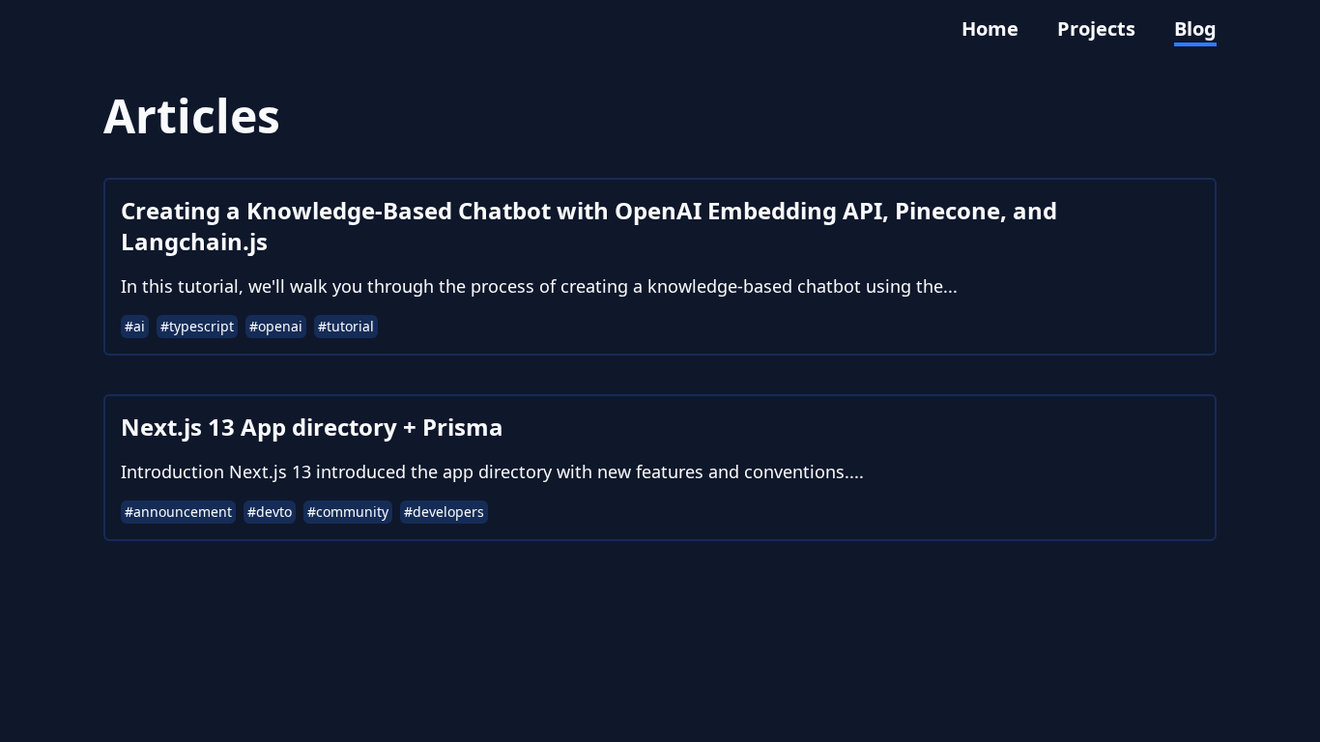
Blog (1195, 28)
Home (990, 28)
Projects (1096, 28)
